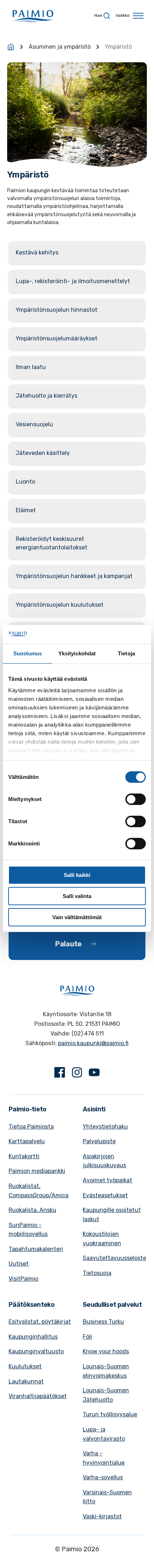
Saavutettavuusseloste (114, 1258)
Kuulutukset (25, 1366)
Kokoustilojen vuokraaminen (102, 1239)
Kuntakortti (24, 1156)
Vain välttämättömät (77, 917)
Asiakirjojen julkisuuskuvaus (104, 1161)
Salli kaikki (77, 875)
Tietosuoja (97, 1273)
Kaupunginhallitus (33, 1336)
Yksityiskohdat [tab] (77, 653)
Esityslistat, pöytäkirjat (40, 1321)
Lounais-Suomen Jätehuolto (106, 1395)
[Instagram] (77, 1073)
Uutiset (19, 1263)
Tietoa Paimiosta (31, 1126)
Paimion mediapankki (37, 1171)
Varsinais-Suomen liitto (107, 1497)
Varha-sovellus (103, 1477)
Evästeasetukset (105, 1195)
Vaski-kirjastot (102, 1516)
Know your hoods (106, 1351)
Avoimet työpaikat (107, 1180)
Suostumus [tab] (27, 653)
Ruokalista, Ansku (32, 1210)
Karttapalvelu (27, 1141)
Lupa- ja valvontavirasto (104, 1434)
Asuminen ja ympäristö (60, 46)
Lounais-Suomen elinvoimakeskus (106, 1371)
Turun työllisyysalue (110, 1414)
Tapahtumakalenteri (36, 1249)
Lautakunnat (26, 1381)
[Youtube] (94, 1073)
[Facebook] (59, 1073)
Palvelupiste (99, 1141)
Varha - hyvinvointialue (104, 1458)
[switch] (135, 799)
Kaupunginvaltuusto (36, 1351)
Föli (87, 1336)
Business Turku (103, 1321)
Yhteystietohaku (105, 1126)
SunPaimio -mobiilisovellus (28, 1230)
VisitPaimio (23, 1278)
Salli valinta (77, 896)
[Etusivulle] (10, 46)
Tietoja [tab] (126, 653)
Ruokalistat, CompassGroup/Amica (38, 1191)
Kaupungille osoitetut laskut (112, 1215)
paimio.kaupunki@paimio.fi (93, 1043)
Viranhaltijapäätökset (38, 1396)
